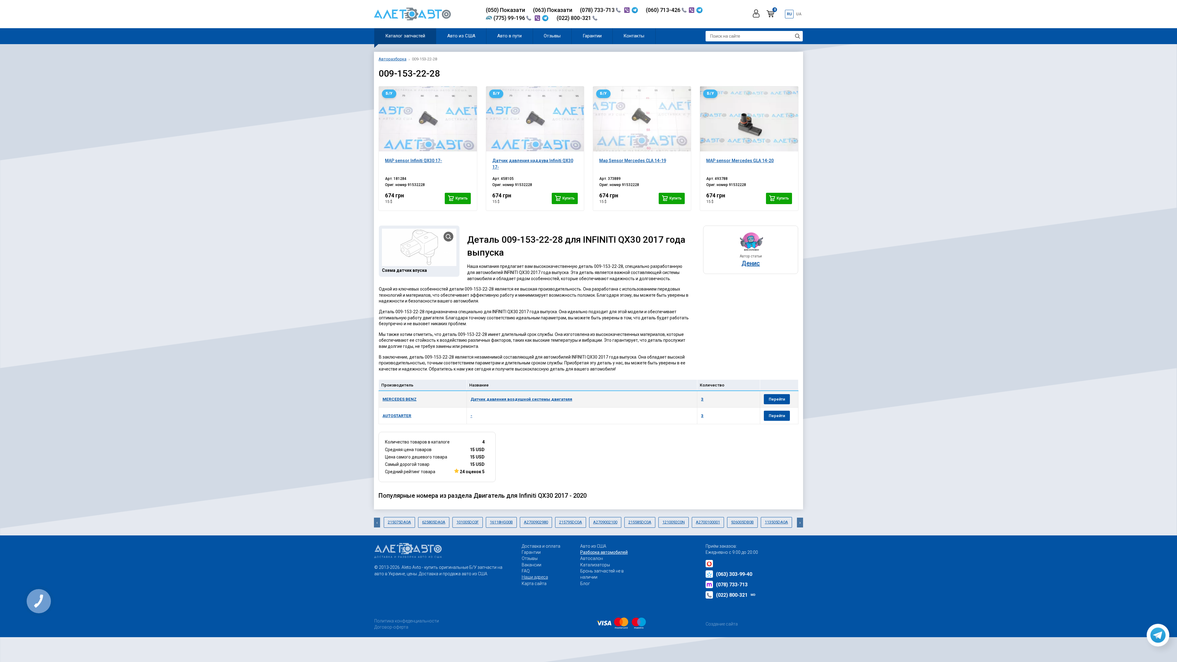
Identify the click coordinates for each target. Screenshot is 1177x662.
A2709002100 (605, 522)
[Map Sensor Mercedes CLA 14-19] (642, 118)
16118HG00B (501, 522)
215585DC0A (639, 522)
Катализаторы (595, 564)
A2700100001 (708, 522)
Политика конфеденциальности (406, 620)
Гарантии (592, 36)
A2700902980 (536, 522)
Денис (750, 263)
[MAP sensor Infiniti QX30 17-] (428, 118)
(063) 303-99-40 (734, 574)
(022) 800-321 (574, 18)
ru (789, 14)
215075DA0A (399, 522)
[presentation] (377, 522)
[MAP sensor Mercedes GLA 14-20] (749, 118)
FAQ (526, 571)
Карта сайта (534, 583)
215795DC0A (570, 522)
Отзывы (552, 36)
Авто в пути (509, 36)
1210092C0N (673, 522)
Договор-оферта (391, 627)
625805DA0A (433, 522)
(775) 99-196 (509, 18)
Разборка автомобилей (604, 552)
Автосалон (591, 558)
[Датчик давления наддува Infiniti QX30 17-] (535, 118)
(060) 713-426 (664, 10)
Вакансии (531, 564)
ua (799, 14)
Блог (585, 583)
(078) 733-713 (598, 10)
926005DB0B (742, 522)
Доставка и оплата (541, 546)
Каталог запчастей (405, 36)
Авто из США (461, 36)
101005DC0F (467, 522)
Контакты (633, 36)
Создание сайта (722, 624)
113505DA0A (776, 522)
